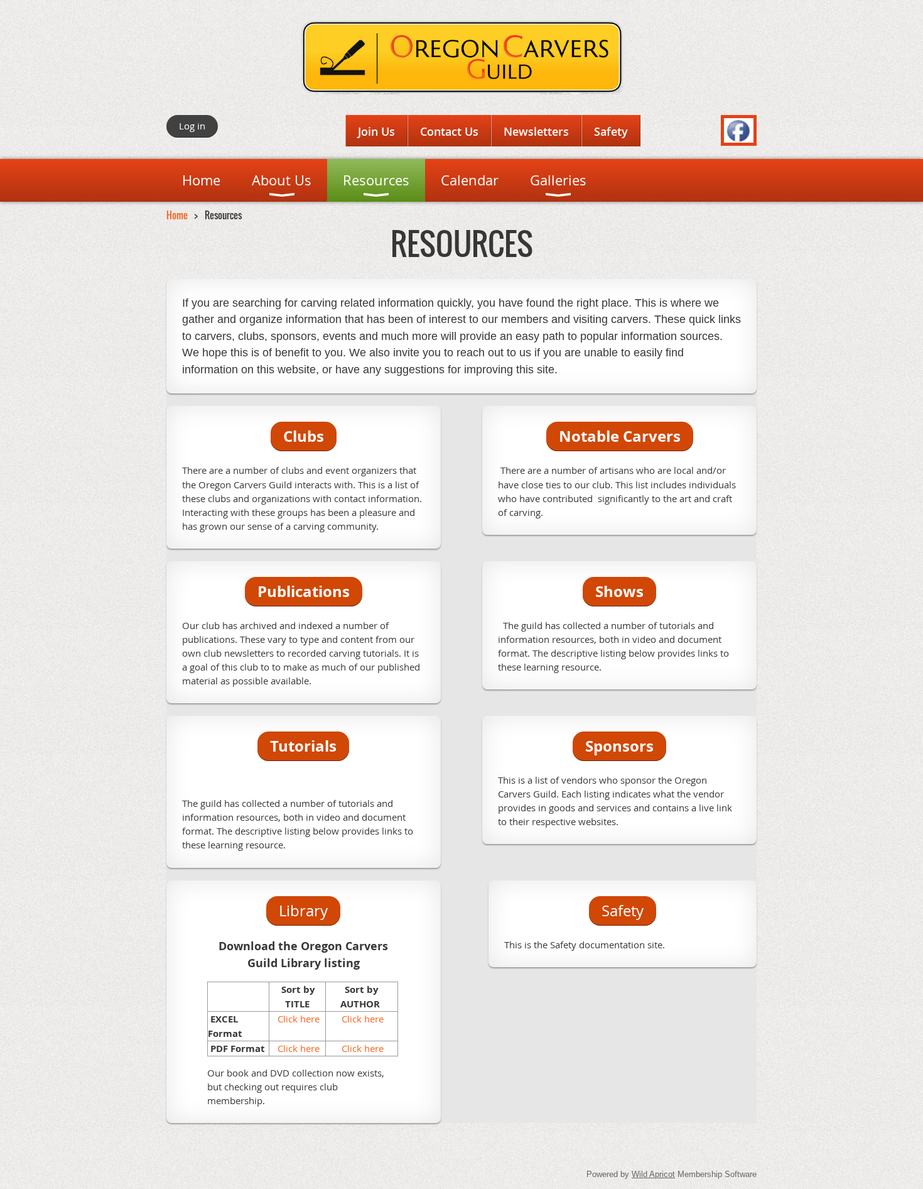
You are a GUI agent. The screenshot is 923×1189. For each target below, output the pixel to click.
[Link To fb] (738, 139)
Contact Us (449, 131)
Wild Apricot (653, 1174)
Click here (297, 1018)
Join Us (376, 131)
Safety (611, 131)
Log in (192, 125)
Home (177, 215)
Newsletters (536, 131)
